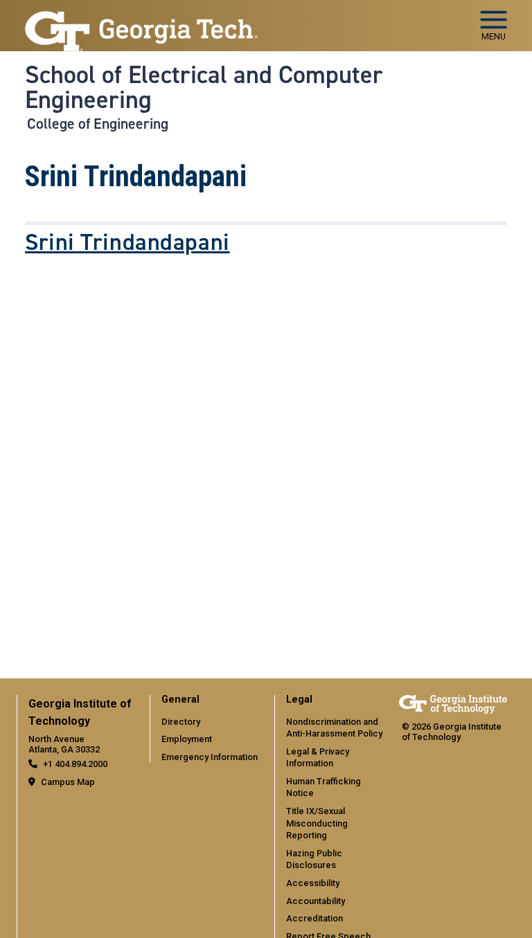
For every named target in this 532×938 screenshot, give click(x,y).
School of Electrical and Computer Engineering (204, 87)
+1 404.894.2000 (75, 764)
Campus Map (68, 782)
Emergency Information (209, 757)
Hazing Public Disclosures (314, 859)
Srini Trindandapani (127, 242)
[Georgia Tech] (453, 704)
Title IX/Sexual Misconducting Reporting (317, 823)
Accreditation (314, 918)
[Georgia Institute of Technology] (141, 19)
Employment (186, 739)
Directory (180, 721)
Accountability (315, 901)
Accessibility (312, 883)
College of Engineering (97, 124)
